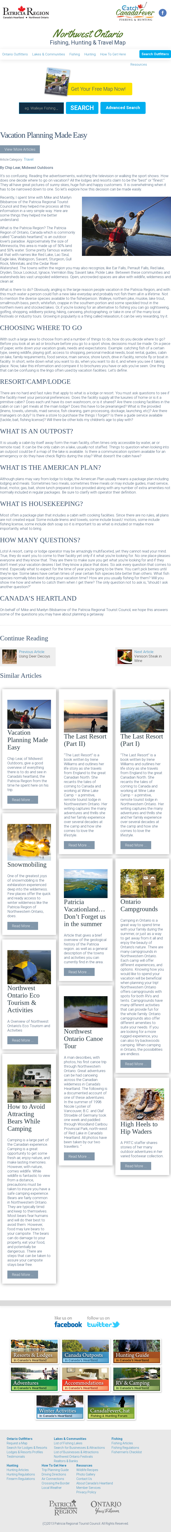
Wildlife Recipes (87, 1470)
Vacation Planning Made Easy (27, 740)
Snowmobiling (27, 864)
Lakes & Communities (48, 54)
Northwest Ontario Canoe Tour (83, 1039)
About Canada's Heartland (94, 1483)
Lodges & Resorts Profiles (25, 1452)
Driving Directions (54, 1474)
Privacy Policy (86, 1492)
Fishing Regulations (125, 1447)
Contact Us (84, 1479)
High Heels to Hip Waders (139, 1127)
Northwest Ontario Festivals (73, 1456)
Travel (28, 159)
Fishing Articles (122, 1443)
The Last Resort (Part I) (141, 740)
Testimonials (16, 1456)
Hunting (90, 54)
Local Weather (52, 1488)
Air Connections (53, 1479)
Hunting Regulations (21, 1474)
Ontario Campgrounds (139, 905)
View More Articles (19, 149)
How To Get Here (113, 54)
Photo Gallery (85, 1474)
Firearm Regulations (21, 1479)
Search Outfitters (155, 54)
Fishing (74, 54)
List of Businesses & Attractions (76, 1452)
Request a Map (17, 1443)
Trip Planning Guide (55, 1470)
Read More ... (23, 799)
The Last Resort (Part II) (85, 740)
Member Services (88, 1488)
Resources (138, 65)
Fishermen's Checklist (127, 1452)
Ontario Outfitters (15, 54)
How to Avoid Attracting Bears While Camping (26, 1117)
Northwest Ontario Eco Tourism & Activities (23, 999)
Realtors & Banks (66, 1461)
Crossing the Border (56, 1483)
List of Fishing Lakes (68, 1443)
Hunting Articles (18, 1470)
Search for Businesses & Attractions (79, 1447)
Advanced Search (123, 107)
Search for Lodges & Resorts (27, 1447)
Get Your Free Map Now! (98, 89)
